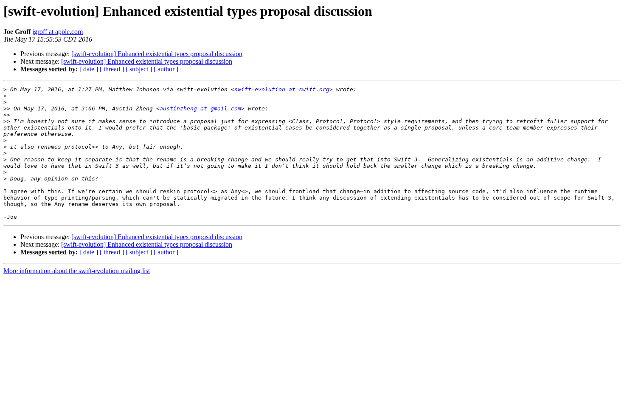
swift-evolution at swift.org (281, 89)
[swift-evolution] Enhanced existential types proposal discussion (156, 53)
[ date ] (88, 69)
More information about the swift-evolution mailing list (76, 270)
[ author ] (166, 69)
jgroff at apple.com (57, 31)
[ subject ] (139, 69)
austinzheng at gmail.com (200, 108)
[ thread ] (112, 69)
